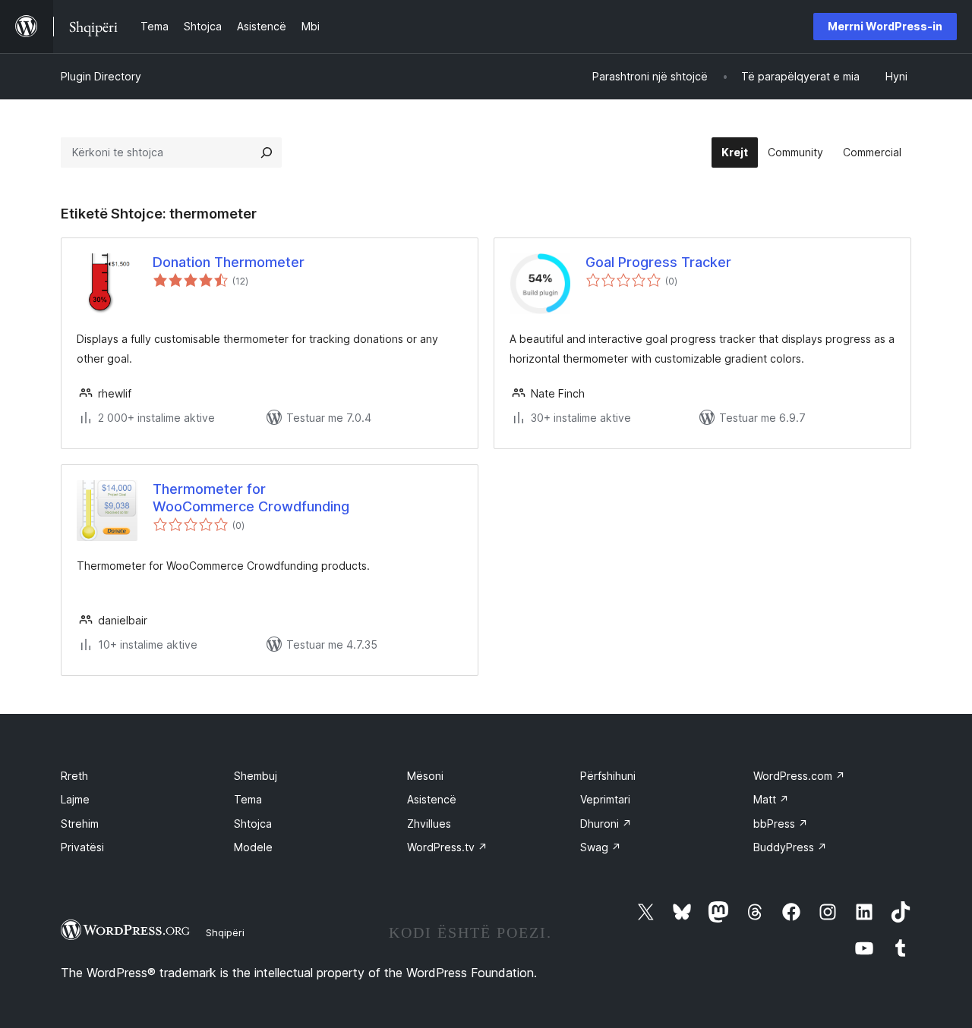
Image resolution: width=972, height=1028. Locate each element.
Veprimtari (605, 799)
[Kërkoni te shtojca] (266, 152)
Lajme (75, 799)
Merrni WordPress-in (885, 26)
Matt (771, 799)
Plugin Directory (101, 76)
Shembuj (255, 775)
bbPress (780, 823)
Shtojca (253, 823)
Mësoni (425, 775)
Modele (253, 847)
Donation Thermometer (229, 262)
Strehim (80, 823)
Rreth (74, 775)
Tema (248, 799)
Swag (600, 847)
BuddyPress (790, 847)
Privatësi (82, 847)
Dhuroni (606, 823)
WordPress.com (799, 775)
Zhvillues (429, 823)
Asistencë (431, 799)
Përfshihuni (608, 775)
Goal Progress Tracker (658, 262)
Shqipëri (225, 932)
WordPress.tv (447, 847)
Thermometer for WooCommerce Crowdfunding (251, 497)
